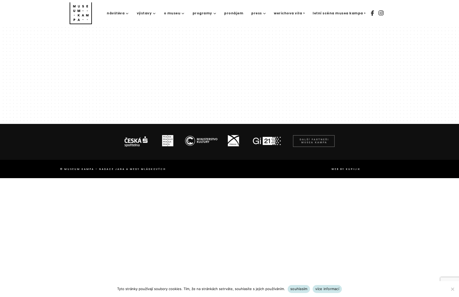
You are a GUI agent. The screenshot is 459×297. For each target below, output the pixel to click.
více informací (327, 289)
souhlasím (298, 289)
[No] (452, 289)
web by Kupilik (346, 169)
